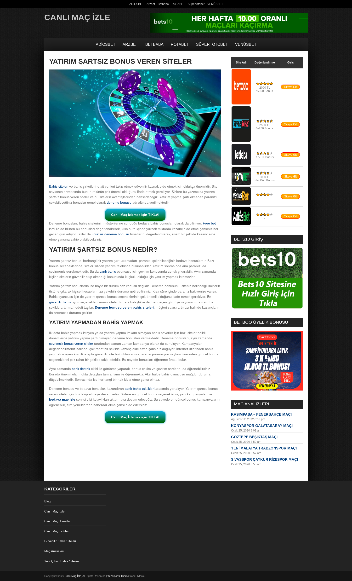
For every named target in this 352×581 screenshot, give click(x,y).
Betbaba (163, 4)
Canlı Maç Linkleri (56, 531)
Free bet (209, 223)
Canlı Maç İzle (77, 17)
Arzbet (151, 4)
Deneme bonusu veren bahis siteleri (124, 307)
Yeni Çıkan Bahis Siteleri (61, 561)
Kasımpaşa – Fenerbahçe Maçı (261, 414)
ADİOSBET (136, 4)
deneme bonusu (119, 202)
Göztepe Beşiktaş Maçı (254, 437)
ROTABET (178, 4)
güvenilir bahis (60, 302)
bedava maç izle (62, 399)
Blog (47, 501)
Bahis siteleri (58, 186)
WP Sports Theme (118, 576)
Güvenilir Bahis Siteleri (60, 541)
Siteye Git (290, 87)
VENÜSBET (215, 4)
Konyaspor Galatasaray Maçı (262, 426)
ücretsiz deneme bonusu (110, 234)
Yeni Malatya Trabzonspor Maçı (264, 448)
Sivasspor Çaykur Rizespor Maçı (264, 459)
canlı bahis (108, 271)
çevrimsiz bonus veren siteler (71, 343)
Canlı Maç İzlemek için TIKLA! (135, 215)
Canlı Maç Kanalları (58, 521)
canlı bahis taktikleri (139, 389)
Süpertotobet (196, 4)
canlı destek (81, 369)
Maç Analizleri (54, 551)
